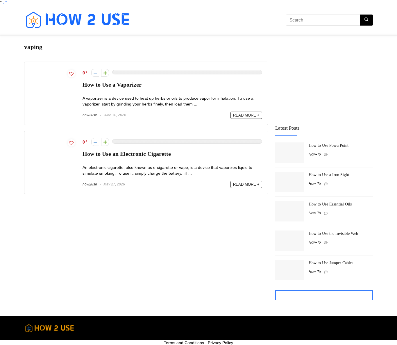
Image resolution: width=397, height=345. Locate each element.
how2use (90, 115)
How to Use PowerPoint (328, 145)
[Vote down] (95, 73)
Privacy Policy (220, 342)
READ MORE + (246, 115)
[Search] (366, 20)
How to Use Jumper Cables (331, 262)
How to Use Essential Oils (330, 204)
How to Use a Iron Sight (329, 174)
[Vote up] (105, 73)
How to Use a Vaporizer (112, 85)
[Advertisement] (203, 21)
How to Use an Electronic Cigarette (127, 154)
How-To (315, 154)
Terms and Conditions (184, 342)
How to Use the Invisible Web (333, 233)
